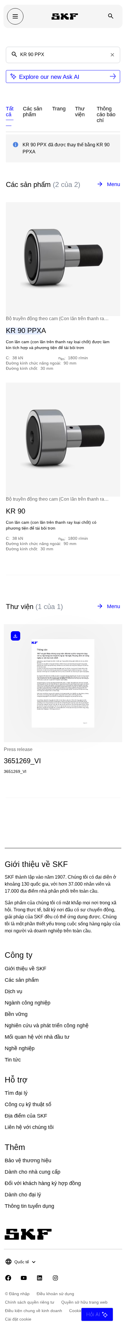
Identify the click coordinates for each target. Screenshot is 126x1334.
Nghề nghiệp (20, 1048)
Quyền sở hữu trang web (84, 1302)
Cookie (75, 1310)
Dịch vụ (13, 991)
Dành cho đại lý (23, 1195)
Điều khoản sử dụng (55, 1293)
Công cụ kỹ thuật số (28, 1104)
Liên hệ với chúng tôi (29, 1127)
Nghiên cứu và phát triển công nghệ (46, 1025)
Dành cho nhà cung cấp (32, 1172)
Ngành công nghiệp (27, 1003)
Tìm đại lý (16, 1093)
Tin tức (13, 1060)
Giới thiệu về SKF (25, 969)
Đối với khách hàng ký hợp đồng (43, 1183)
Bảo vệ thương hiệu (28, 1160)
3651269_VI (22, 761)
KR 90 (15, 511)
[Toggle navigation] (15, 16)
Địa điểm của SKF (26, 1116)
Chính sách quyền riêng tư (29, 1302)
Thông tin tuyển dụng (29, 1206)
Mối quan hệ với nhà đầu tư (37, 1037)
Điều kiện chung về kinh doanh (33, 1310)
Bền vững (16, 1014)
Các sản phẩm (22, 980)
